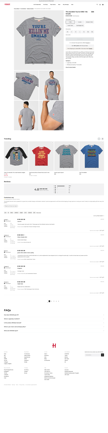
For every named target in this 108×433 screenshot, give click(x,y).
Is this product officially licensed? (12, 322)
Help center (47, 369)
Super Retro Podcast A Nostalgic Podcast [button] (32, 226)
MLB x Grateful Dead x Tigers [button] (29, 259)
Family (25, 362)
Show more (38, 212)
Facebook (6, 376)
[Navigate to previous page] (54, 300)
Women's (46, 355)
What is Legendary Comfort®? (12, 318)
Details (90, 48)
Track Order (47, 374)
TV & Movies (23, 8)
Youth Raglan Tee (79, 25)
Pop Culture (16, 8)
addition (16, 212)
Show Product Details (71, 67)
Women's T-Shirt (89, 22)
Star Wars (67, 358)
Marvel (66, 360)
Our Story (26, 369)
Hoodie (79, 22)
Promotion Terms (48, 373)
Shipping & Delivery (48, 376)
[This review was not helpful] (102, 230)
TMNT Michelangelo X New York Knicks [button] (31, 289)
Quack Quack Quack (59, 172)
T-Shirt (70, 22)
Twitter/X (6, 374)
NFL (5, 355)
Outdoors (26, 360)
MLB (5, 353)
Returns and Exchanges (49, 378)
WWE (25, 358)
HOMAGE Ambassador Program (72, 373)
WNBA (5, 358)
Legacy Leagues (7, 363)
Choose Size (80, 39)
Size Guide (68, 34)
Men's (45, 353)
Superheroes (27, 357)
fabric (11, 212)
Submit (102, 355)
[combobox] (99, 215)
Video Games (27, 355)
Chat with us (47, 371)
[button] (103, 4)
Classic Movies (30, 8)
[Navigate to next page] (54, 302)
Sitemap (13, 384)
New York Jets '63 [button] (27, 242)
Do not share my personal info (31, 384)
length (21, 212)
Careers (26, 371)
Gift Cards (67, 374)
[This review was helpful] (100, 230)
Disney (66, 357)
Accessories (47, 360)
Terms (17, 384)
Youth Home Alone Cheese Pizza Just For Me (39, 172)
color (25, 212)
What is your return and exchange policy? (15, 326)
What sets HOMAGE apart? (11, 330)
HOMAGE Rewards (69, 371)
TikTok (5, 373)
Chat (5, 378)
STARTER (67, 353)
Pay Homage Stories (8, 369)
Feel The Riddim (83, 172)
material (30, 212)
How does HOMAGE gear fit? (11, 315)
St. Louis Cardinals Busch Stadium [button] (30, 273)
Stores (25, 373)
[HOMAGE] (7, 4)
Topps (66, 355)
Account (66, 369)
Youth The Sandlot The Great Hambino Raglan (14, 172)
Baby (45, 358)
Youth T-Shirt (70, 25)
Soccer (5, 360)
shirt (34, 212)
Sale (72, 4)
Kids (45, 357)
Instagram (6, 371)
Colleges (6, 362)
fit (8, 212)
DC (65, 362)
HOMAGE (9, 384)
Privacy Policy (21, 384)
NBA (5, 357)
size (5, 212)
